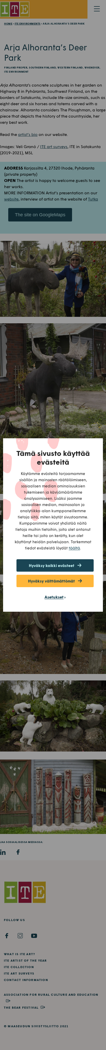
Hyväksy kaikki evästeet (51, 565)
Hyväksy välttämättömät (51, 581)
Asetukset (54, 596)
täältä (74, 547)
